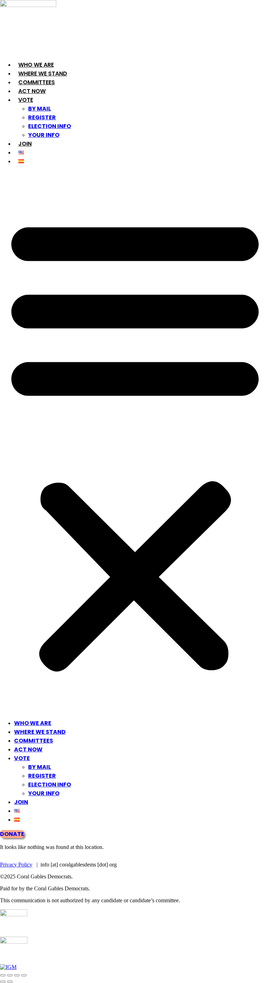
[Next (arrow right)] (10, 982)
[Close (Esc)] (24, 975)
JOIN (25, 144)
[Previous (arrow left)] (3, 982)
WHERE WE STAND (42, 73)
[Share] (17, 975)
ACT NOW (32, 91)
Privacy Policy (16, 865)
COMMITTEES (36, 82)
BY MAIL (39, 109)
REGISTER (42, 117)
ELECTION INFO (49, 126)
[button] (135, 442)
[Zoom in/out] (3, 975)
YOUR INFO (43, 135)
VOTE (25, 100)
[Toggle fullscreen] (10, 975)
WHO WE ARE (36, 65)
